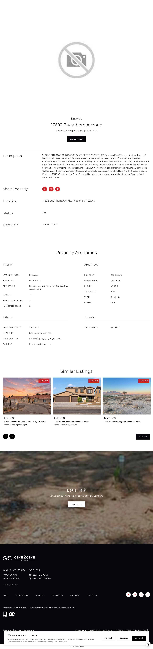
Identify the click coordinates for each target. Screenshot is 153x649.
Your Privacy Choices (76, 646)
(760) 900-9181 (10, 575)
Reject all (108, 638)
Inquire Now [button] (76, 139)
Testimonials (75, 595)
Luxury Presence (25, 630)
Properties (40, 595)
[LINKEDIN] (134, 594)
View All (143, 436)
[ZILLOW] (141, 594)
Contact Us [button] (76, 504)
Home (5, 595)
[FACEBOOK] (128, 594)
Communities (57, 595)
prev (5, 436)
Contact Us (92, 595)
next (12, 436)
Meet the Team (21, 595)
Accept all (139, 638)
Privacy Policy (142, 630)
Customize (124, 638)
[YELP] (147, 594)
